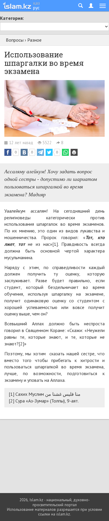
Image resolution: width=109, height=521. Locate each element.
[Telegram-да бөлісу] (40, 152)
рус (36, 7)
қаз (36, 3)
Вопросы (15, 40)
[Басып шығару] (74, 152)
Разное (34, 40)
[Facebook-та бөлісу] (7, 152)
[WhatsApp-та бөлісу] (65, 152)
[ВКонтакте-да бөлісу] (24, 152)
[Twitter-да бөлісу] (49, 152)
